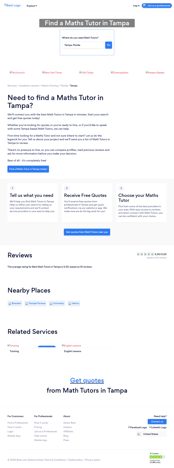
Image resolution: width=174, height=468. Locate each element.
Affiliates (68, 431)
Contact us (157, 421)
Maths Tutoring (50, 85)
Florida (64, 85)
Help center (40, 435)
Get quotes (87, 380)
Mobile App (13, 435)
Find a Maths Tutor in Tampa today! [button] (28, 169)
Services (12, 85)
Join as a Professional (45, 431)
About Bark (69, 422)
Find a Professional (17, 422)
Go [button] (108, 45)
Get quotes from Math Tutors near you (87, 232)
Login (10, 431)
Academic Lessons (29, 85)
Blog (65, 435)
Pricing (38, 427)
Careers (67, 427)
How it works (14, 427)
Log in (136, 5)
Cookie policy (75, 459)
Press (66, 440)
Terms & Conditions (55, 459)
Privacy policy (92, 459)
